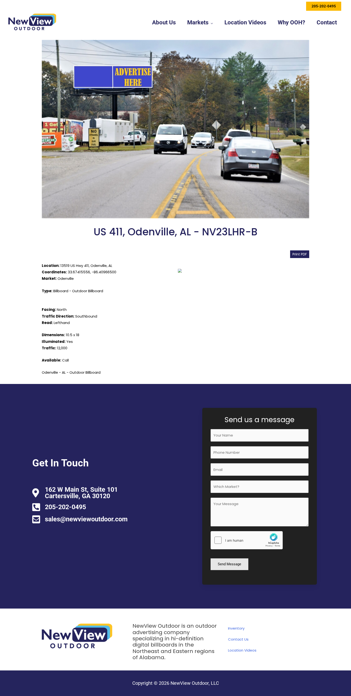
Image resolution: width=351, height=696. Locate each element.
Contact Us (238, 639)
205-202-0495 (324, 6)
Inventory (236, 628)
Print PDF (299, 254)
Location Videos (242, 650)
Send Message (229, 564)
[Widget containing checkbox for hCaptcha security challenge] (247, 540)
